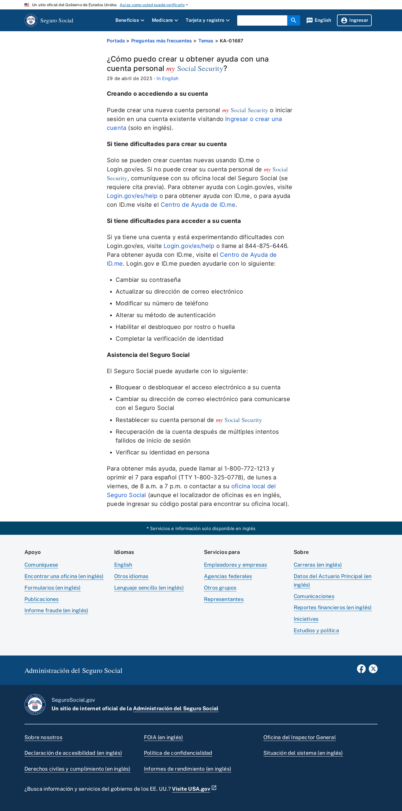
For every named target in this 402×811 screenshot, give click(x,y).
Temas (206, 41)
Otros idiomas (131, 576)
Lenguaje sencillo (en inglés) (149, 588)
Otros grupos (220, 588)
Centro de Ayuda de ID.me (198, 204)
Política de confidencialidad (178, 753)
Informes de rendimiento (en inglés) (187, 769)
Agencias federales (228, 576)
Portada (116, 41)
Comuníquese (41, 565)
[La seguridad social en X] (373, 670)
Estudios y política (316, 630)
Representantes (224, 599)
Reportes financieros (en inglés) (333, 607)
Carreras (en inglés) (318, 565)
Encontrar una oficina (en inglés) (64, 576)
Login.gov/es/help (132, 195)
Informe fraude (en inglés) (56, 610)
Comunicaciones (314, 596)
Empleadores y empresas (235, 565)
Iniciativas (306, 619)
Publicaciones (41, 599)
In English (167, 78)
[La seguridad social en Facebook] (361, 670)
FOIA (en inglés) (163, 737)
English (123, 565)
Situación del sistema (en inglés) (303, 753)
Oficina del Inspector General (299, 737)
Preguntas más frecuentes (161, 41)
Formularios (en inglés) (52, 588)
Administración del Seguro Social (175, 708)
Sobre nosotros (43, 737)
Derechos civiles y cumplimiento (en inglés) (77, 769)
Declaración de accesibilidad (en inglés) (73, 753)
